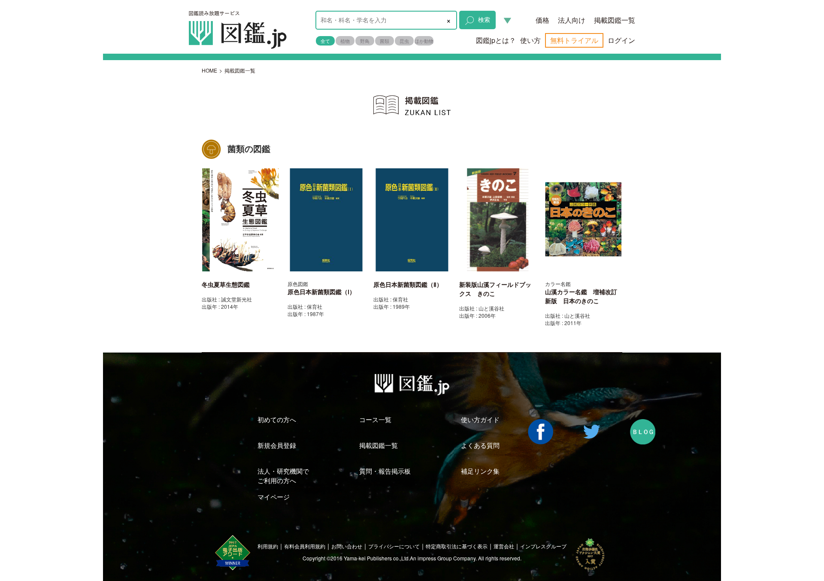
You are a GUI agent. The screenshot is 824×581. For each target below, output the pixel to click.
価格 (542, 20)
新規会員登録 (277, 445)
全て (325, 40)
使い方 (530, 40)
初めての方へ (277, 419)
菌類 (384, 40)
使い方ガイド (480, 419)
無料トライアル (574, 40)
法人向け (571, 20)
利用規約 (268, 546)
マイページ (274, 496)
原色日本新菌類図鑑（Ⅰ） (321, 292)
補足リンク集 (480, 470)
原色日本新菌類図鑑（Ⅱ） (407, 284)
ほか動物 (424, 40)
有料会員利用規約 (304, 546)
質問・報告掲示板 (385, 470)
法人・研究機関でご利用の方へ (283, 475)
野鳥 (365, 40)
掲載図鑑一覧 (614, 20)
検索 (484, 19)
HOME (209, 70)
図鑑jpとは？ (496, 40)
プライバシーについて (394, 546)
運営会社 (504, 546)
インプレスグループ (543, 546)
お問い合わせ (346, 546)
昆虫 (404, 40)
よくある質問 (480, 445)
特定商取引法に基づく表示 (457, 546)
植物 (345, 40)
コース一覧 (375, 419)
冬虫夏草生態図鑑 (226, 284)
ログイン (621, 40)
